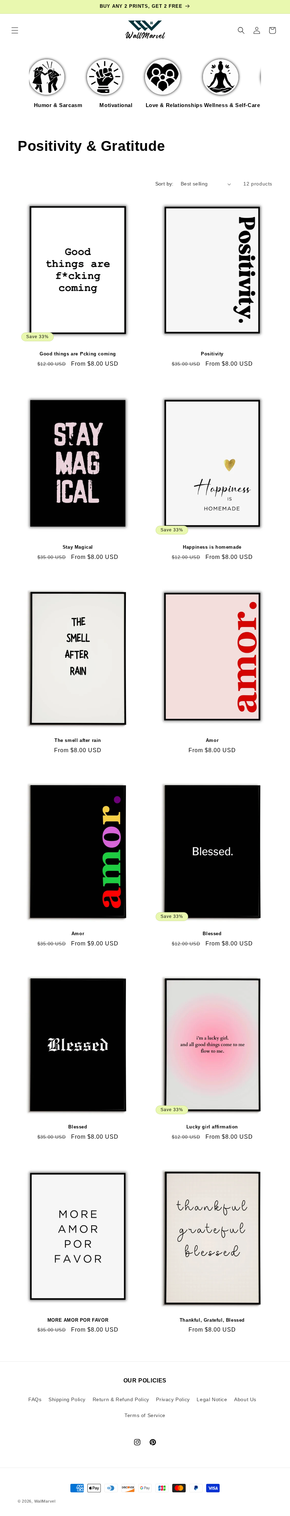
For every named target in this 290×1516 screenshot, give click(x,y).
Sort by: (164, 184)
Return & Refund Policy (121, 1399)
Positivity (212, 353)
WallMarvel (45, 1501)
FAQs (34, 1399)
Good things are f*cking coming (78, 353)
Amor (212, 740)
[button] (15, 30)
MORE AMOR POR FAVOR (77, 1320)
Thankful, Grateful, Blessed (212, 1320)
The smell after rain (77, 740)
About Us (245, 1399)
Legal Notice (212, 1399)
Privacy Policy (173, 1399)
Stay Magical (78, 547)
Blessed (212, 933)
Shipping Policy (67, 1399)
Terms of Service (145, 1415)
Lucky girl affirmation (212, 1126)
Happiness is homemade (212, 547)
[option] (58, 87)
